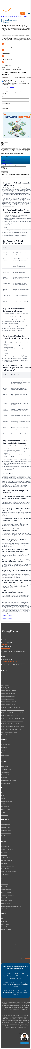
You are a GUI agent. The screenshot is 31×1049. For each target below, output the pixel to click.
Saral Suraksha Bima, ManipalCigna (9, 715)
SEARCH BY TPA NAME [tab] (6, 160)
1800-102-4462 (4, 644)
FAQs (2, 795)
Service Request (5, 846)
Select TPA (3, 164)
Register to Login (5, 775)
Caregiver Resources (6, 926)
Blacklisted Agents (5, 903)
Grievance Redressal (6, 889)
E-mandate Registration (6, 860)
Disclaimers (4, 777)
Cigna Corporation (5, 835)
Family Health (4, 921)
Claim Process (4, 863)
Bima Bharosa (4, 815)
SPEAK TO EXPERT (7, 615)
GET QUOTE (5, 108)
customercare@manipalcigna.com (9, 661)
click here (12, 87)
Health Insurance (5, 685)
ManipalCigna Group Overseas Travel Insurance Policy (14, 723)
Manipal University (5, 824)
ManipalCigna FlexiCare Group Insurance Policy (12, 726)
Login (23, 13)
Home (2, 16)
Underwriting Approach (6, 900)
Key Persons (4, 752)
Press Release (4, 747)
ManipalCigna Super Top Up (8, 696)
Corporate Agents (5, 897)
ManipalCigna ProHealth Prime (8, 690)
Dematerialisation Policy (6, 801)
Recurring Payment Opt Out (7, 866)
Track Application (5, 874)
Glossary (3, 798)
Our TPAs (3, 804)
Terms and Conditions (6, 769)
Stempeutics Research (6, 830)
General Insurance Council (7, 895)
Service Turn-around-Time (7, 849)
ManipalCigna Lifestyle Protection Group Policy (12, 721)
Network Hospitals (8, 16)
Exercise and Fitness (6, 929)
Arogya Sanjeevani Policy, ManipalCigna (10, 707)
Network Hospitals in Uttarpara (20, 16)
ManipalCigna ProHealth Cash (8, 704)
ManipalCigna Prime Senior (7, 699)
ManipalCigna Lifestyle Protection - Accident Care (12, 712)
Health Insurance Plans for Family (9, 732)
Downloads (4, 792)
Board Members (5, 755)
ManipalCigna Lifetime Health (8, 693)
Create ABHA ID (5, 868)
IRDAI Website (4, 884)
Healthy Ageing (5, 924)
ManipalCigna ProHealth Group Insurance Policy (12, 718)
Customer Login (5, 772)
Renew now (4, 855)
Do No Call (4, 886)
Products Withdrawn (6, 892)
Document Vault (5, 806)
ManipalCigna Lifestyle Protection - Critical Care (12, 710)
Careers (3, 750)
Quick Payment (4, 852)
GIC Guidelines (5, 909)
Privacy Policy (4, 766)
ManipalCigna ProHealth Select (8, 701)
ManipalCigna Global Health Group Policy (11, 729)
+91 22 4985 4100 (5, 648)
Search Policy (5, 172)
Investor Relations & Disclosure (8, 780)
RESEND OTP (5, 103)
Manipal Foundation (6, 833)
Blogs (2, 918)
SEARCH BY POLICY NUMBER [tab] (7, 163)
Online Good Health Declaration (8, 871)
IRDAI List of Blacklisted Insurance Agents (11, 906)
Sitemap (3, 812)
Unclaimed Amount (5, 783)
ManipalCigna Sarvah (6, 687)
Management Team (5, 744)
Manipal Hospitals (5, 827)
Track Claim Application (6, 857)
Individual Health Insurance (7, 734)
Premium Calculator (5, 809)
